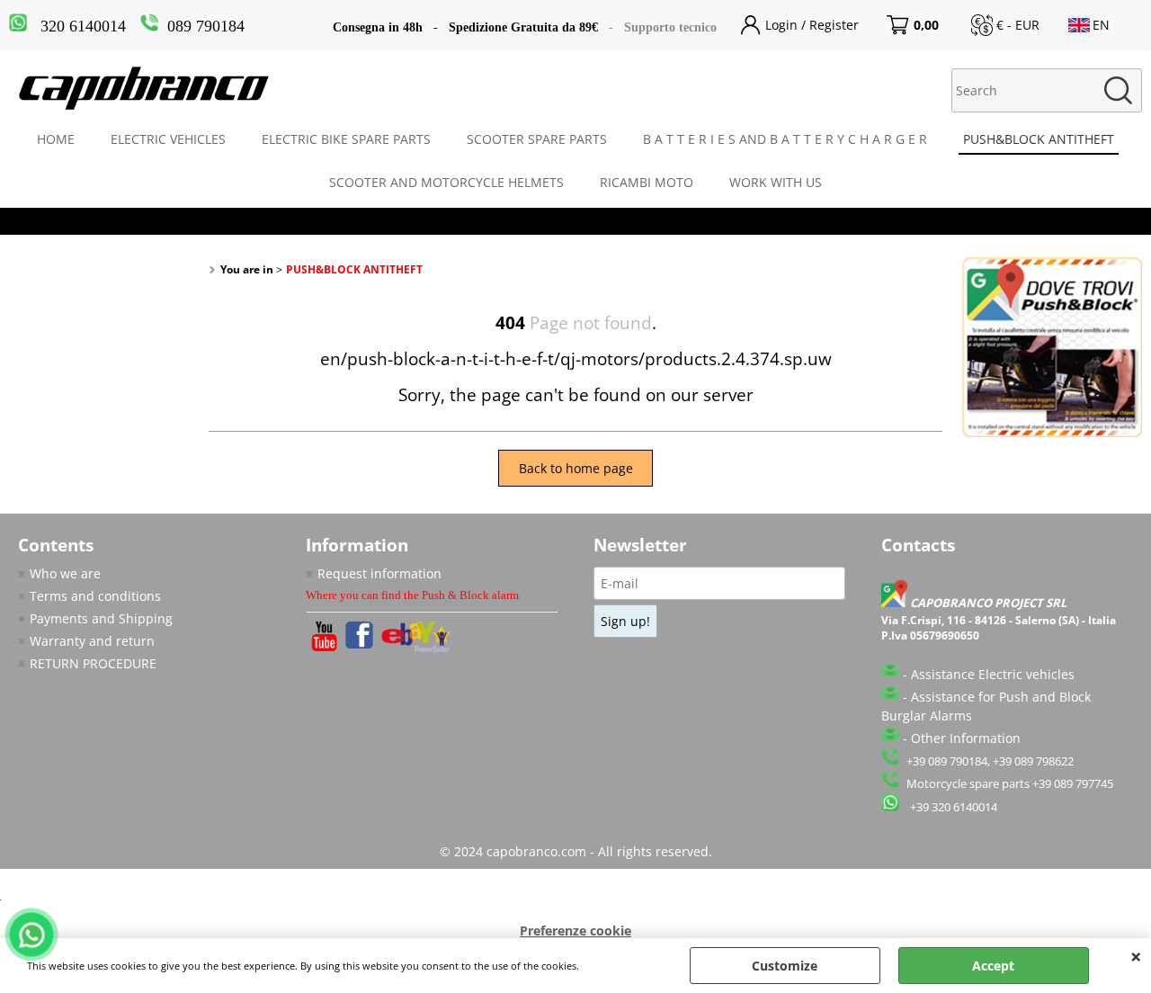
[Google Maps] (895, 603)
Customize (784, 965)
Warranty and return (92, 640)
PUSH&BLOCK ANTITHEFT (1038, 139)
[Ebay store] (417, 648)
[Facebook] (359, 643)
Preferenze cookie (575, 930)
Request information (379, 573)
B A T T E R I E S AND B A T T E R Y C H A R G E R (785, 139)
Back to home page (576, 468)
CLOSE (1136, 956)
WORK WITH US (775, 182)
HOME (56, 139)
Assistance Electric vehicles (993, 674)
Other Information (966, 738)
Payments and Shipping (101, 618)
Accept (993, 965)
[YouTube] (324, 646)
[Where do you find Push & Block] (1052, 432)
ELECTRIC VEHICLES (168, 139)
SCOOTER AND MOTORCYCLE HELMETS (446, 182)
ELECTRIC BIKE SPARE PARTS (346, 139)
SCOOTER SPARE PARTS (537, 139)
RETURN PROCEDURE (93, 663)
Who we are (65, 573)
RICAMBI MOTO (646, 182)
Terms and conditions (95, 595)
